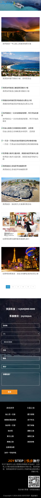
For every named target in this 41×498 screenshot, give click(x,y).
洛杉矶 (10, 431)
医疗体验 (30, 425)
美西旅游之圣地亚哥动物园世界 (15, 169)
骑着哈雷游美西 (10, 420)
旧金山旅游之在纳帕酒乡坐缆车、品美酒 (19, 131)
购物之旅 (10, 442)
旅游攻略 (30, 442)
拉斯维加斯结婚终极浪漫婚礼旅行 (16, 239)
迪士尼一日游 (10, 414)
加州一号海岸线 (10, 453)
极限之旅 (30, 436)
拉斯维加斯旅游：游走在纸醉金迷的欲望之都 (20, 274)
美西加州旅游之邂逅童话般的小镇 (16, 91)
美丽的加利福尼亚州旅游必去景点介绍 (18, 104)
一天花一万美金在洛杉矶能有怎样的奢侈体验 (20, 144)
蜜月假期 (30, 414)
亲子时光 (30, 420)
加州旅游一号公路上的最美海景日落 (17, 44)
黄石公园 (10, 436)
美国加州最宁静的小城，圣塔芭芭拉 (17, 78)
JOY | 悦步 (24, 461)
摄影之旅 (30, 431)
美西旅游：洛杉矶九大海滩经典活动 (17, 204)
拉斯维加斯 (10, 447)
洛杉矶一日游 (10, 425)
